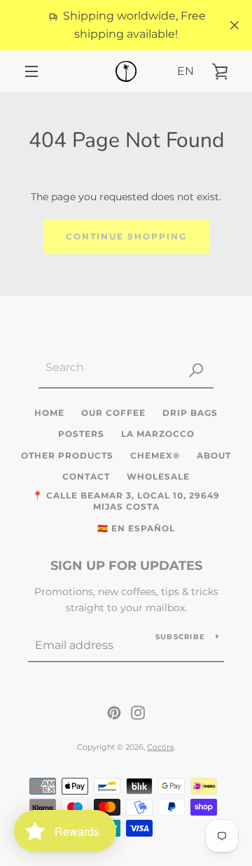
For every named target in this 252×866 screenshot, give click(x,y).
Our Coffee (113, 412)
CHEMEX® (155, 455)
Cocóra (160, 747)
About (214, 455)
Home (49, 412)
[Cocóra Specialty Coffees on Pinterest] (114, 712)
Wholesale (158, 476)
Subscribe (180, 636)
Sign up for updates (126, 565)
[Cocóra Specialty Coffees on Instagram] (138, 712)
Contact (86, 476)
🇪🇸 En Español (136, 528)
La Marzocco (158, 433)
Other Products (67, 455)
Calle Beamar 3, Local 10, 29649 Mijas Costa (133, 501)
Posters (81, 433)
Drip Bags (190, 412)
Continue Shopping (126, 236)
